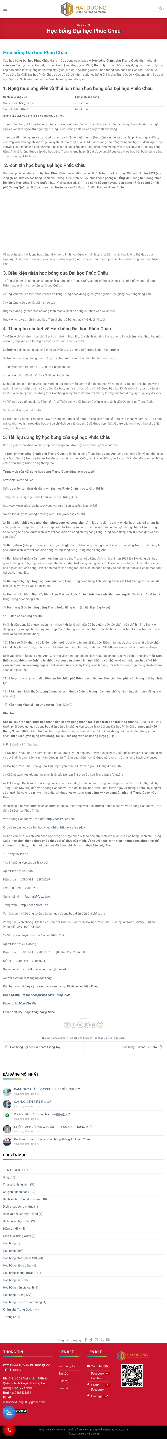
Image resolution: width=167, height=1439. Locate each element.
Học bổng (83, 24)
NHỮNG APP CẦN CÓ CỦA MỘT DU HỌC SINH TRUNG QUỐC (53, 1127)
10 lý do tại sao (13, 1170)
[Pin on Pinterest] (93, 1025)
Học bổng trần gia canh (18, 1287)
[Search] (161, 9)
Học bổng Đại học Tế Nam (140, 1047)
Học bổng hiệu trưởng (17, 1265)
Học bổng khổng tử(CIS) (19, 1273)
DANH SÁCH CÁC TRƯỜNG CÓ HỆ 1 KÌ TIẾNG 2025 (47, 1089)
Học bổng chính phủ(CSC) (20, 1258)
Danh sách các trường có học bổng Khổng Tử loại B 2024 (52, 1139)
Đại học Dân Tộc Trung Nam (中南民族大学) (42, 1114)
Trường (7, 1317)
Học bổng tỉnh (12, 1280)
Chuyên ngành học (15, 1192)
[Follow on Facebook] (86, 1340)
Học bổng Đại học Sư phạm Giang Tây (34, 1047)
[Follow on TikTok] (91, 1340)
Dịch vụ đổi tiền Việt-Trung (20, 1214)
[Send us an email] (97, 1340)
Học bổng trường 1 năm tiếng (22, 1302)
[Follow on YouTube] (108, 1340)
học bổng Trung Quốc (40, 1012)
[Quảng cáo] (82, 250)
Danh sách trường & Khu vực (22, 1199)
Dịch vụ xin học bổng (16, 1221)
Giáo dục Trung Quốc (17, 1236)
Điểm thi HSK (12, 1228)
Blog (6, 1177)
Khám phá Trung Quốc (18, 1309)
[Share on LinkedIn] (100, 1025)
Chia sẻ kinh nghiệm (16, 1184)
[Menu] (5, 9)
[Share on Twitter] (80, 1025)
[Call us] (102, 1340)
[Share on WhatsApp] (67, 1025)
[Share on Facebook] (73, 1025)
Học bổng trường (14, 1295)
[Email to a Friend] (87, 1025)
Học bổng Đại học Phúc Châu (109, 1037)
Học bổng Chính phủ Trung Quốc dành (119, 60)
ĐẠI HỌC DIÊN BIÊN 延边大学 (33, 1102)
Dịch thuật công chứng (18, 1206)
